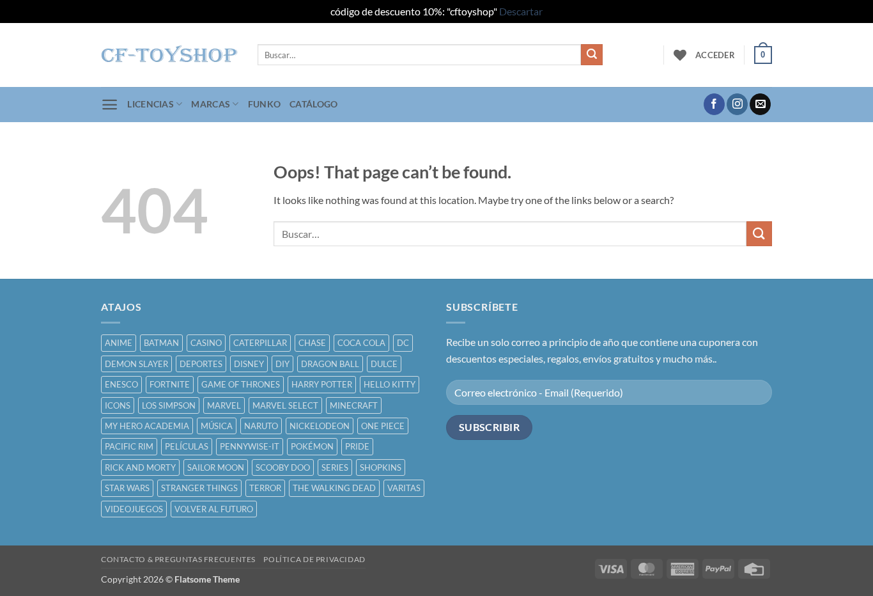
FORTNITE (170, 384)
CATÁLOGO (313, 103)
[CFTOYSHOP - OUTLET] (169, 55)
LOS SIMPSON (169, 405)
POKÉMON (312, 446)
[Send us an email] (760, 104)
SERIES (334, 467)
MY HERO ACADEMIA (147, 426)
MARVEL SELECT (285, 405)
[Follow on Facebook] (714, 104)
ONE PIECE (383, 426)
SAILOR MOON (215, 467)
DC (403, 343)
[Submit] (592, 55)
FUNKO (264, 103)
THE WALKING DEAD (334, 488)
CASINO (206, 343)
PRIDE (357, 446)
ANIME (118, 343)
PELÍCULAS (186, 446)
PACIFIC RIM (129, 446)
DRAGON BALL (330, 364)
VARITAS (404, 488)
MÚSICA (217, 426)
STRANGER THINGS (199, 488)
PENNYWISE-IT (249, 446)
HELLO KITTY (389, 384)
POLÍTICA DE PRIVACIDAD (314, 559)
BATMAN (161, 343)
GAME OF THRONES (240, 384)
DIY (282, 364)
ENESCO (121, 384)
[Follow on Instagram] (737, 104)
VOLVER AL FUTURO (213, 509)
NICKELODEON (320, 426)
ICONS (117, 405)
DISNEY (249, 364)
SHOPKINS (380, 467)
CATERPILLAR (260, 343)
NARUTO (261, 426)
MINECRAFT (354, 405)
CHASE (312, 343)
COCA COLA (361, 343)
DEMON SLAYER (136, 364)
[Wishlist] (680, 55)
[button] (715, 55)
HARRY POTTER (321, 384)
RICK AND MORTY (140, 467)
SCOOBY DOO (283, 467)
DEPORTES (201, 364)
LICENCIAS (150, 103)
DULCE (384, 364)
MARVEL (224, 405)
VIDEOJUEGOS (134, 509)
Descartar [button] (521, 11)
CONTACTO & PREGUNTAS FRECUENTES (178, 559)
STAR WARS (127, 488)
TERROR (265, 488)
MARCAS (210, 103)
